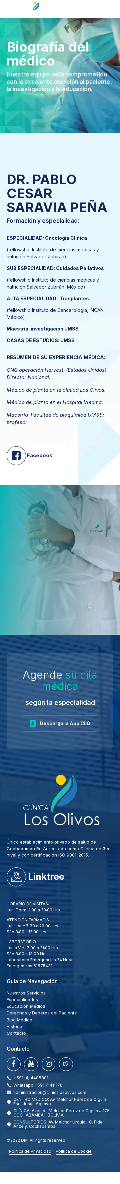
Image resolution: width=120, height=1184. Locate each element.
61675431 (42, 965)
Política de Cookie (74, 1151)
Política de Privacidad (30, 1151)
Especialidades (22, 999)
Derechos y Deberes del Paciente (42, 1012)
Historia (14, 1026)
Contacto (16, 1033)
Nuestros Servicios (26, 992)
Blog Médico (19, 1019)
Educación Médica (26, 1006)
